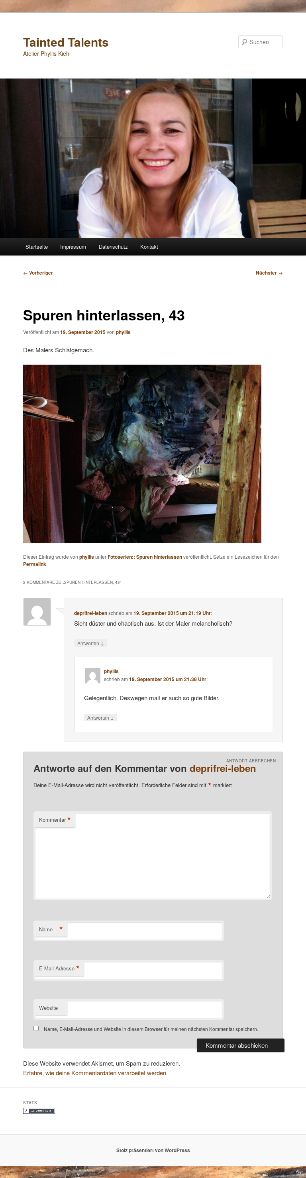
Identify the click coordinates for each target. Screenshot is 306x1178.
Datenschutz (113, 246)
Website (48, 1007)
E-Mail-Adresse (59, 968)
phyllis (123, 332)
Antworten (90, 642)
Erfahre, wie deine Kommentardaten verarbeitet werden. (95, 1072)
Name (51, 929)
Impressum (73, 246)
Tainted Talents (66, 41)
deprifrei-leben (90, 612)
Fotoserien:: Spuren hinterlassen (145, 556)
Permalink (34, 563)
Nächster (269, 272)
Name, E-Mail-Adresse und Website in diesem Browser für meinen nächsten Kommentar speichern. (151, 1028)
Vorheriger (38, 272)
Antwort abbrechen (251, 761)
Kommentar (55, 819)
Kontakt (149, 246)
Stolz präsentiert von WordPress (153, 1150)
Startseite (37, 246)
